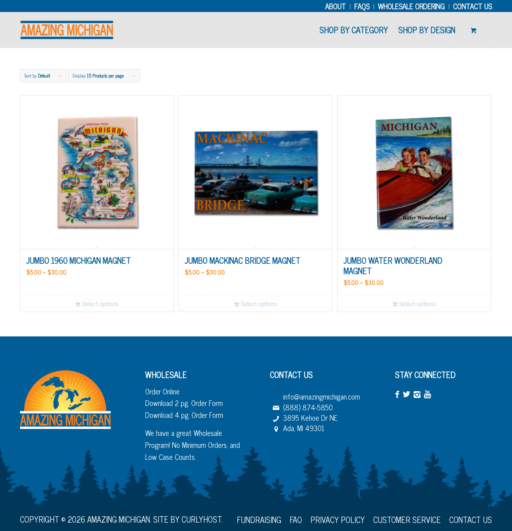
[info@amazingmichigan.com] (276, 396)
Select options (99, 303)
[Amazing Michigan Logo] (67, 30)
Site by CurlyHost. (188, 519)
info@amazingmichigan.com (321, 396)
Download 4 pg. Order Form (184, 415)
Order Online (162, 391)
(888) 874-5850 (308, 407)
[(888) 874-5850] (276, 407)
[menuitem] (335, 6)
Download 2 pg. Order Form (184, 403)
